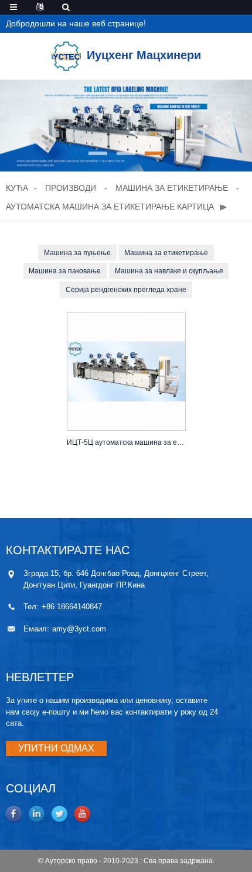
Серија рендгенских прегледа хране (126, 290)
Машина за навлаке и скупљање (169, 271)
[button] (97, 153)
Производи (70, 188)
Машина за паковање (65, 271)
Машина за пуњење (77, 253)
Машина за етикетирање (171, 188)
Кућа (17, 188)
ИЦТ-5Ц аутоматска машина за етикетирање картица (126, 442)
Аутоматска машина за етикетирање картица (110, 206)
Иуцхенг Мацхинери (144, 55)
